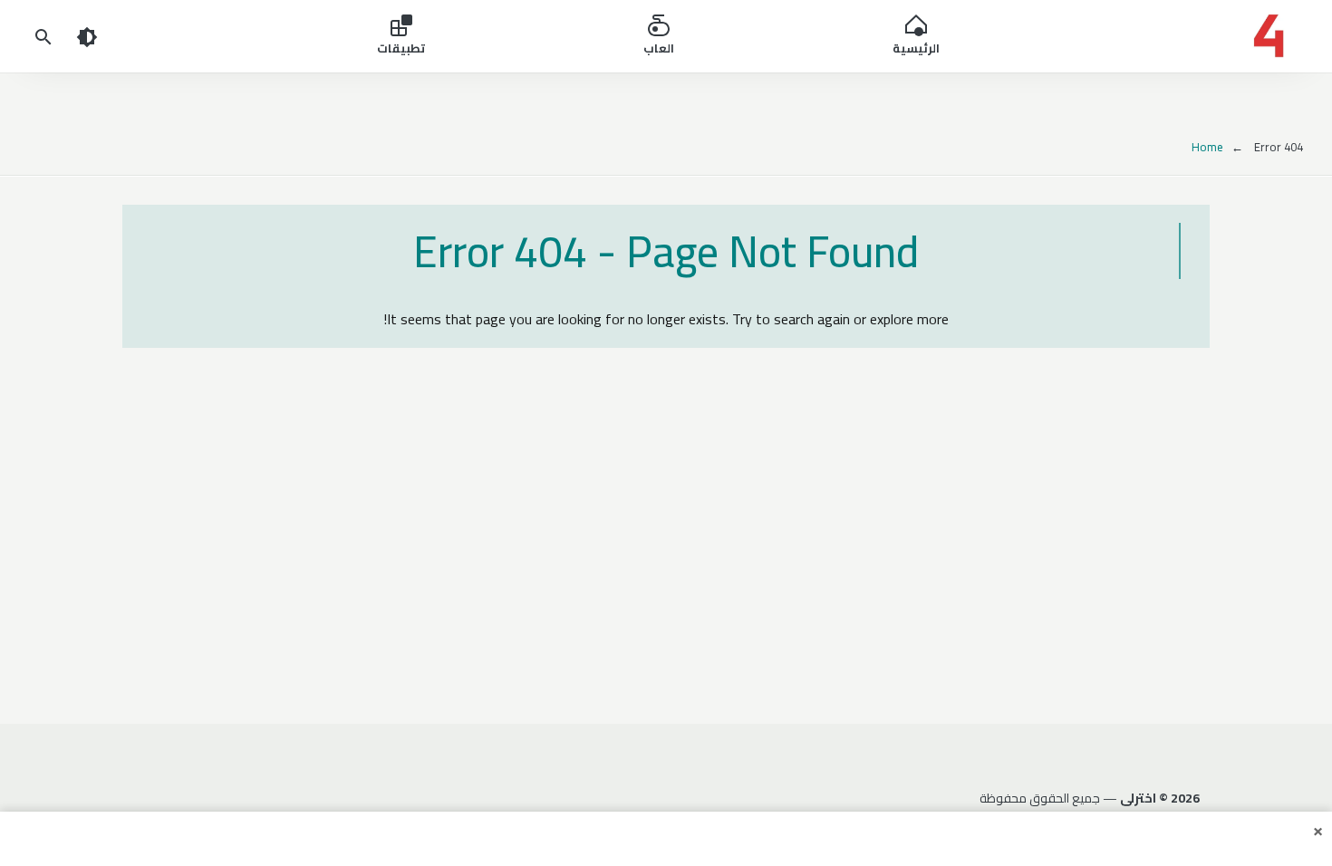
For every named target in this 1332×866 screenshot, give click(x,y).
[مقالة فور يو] (1163, 36)
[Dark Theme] (87, 36)
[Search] (43, 36)
